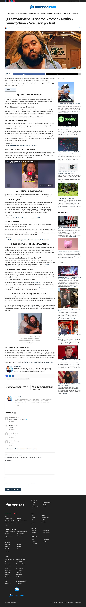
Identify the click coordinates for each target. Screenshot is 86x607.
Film (33, 515)
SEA (6, 579)
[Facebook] (13, 376)
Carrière (33, 539)
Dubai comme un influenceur (46, 287)
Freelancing (46, 539)
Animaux (33, 502)
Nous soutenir (76, 1)
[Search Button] (80, 1)
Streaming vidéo (45, 517)
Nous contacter (70, 1)
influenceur (17, 378)
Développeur (8, 570)
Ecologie (19, 544)
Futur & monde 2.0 (9, 520)
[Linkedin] (10, 376)
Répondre (12, 421)
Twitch (43, 519)
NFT (6, 538)
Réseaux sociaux (9, 523)
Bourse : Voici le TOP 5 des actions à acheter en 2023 (23, 218)
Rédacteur (7, 576)
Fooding (44, 504)
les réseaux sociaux (37, 282)
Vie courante (35, 509)
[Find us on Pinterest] (14, 1)
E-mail (6, 483)
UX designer (19, 583)
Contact (55, 602)
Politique (19, 546)
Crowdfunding (20, 533)
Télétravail (34, 543)
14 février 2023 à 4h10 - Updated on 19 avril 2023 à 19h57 (27, 27)
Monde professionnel (21, 13)
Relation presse (20, 576)
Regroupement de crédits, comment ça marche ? (68, 251)
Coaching (7, 564)
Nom (6, 477)
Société (43, 13)
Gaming (43, 515)
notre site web (26, 362)
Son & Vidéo (8, 583)
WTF (33, 524)
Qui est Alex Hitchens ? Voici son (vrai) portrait (21, 145)
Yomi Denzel (32, 307)
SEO (6, 581)
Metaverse (18, 523)
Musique (34, 517)
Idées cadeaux (46, 532)
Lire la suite (65, 112)
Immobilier (19, 536)
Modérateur (19, 574)
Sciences (7, 551)
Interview (7, 546)
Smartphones (46, 530)
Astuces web (8, 518)
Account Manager (9, 559)
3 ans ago (17, 417)
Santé (18, 549)
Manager (7, 574)
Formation (7, 572)
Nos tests (67, 13)
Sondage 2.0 (75, 13)
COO (17, 566)
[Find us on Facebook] (5, 1)
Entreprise (18, 518)
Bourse (7, 533)
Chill (32, 513)
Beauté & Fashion (47, 502)
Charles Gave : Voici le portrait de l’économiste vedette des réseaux (28, 240)
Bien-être (34, 504)
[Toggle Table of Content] (13, 90)
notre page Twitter (48, 362)
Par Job (7, 556)
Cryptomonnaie (8, 536)
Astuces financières (10, 531)
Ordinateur (34, 530)
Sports (44, 506)
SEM (17, 579)
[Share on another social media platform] (79, 74)
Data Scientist (19, 568)
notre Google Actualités (36, 362)
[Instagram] (6, 376)
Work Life (34, 536)
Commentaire (8, 460)
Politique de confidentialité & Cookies (66, 602)
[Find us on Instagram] (10, 1)
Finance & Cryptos (34, 13)
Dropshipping (19, 570)
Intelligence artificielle (21, 520)
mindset (23, 378)
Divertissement (58, 13)
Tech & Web (11, 13)
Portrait (41, 27)
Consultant (8, 566)
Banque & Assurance (22, 531)
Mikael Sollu (11, 27)
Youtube (43, 522)
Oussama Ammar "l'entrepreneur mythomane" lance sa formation (22, 448)
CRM (6, 568)
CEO (6, 561)
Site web (33, 483)
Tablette (34, 532)
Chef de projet (19, 561)
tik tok (27, 378)
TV (32, 519)
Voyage (33, 522)
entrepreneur (10, 378)
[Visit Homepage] (43, 7)
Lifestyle (49, 13)
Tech (6, 516)
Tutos (6, 525)
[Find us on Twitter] (8, 1)
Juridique (45, 541)
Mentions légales (78, 602)
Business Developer (21, 559)
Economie (7, 544)
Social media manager (21, 581)
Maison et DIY (35, 506)
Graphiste (18, 572)
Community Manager (21, 564)
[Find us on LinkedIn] (12, 1)
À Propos (51, 602)
